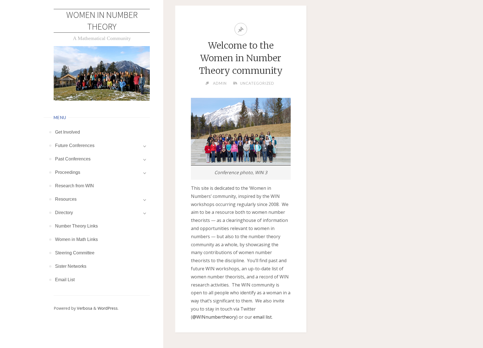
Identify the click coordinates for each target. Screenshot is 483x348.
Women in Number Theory (102, 20)
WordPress (108, 308)
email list (262, 317)
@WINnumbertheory (214, 317)
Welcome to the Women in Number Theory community (241, 58)
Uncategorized (257, 83)
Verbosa (84, 308)
